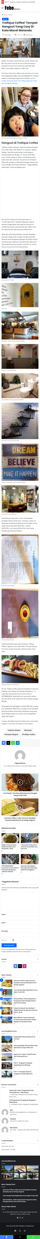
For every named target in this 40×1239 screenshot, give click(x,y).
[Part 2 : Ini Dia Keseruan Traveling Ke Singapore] (33, 1176)
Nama (4, 914)
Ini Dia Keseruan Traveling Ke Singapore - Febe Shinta (23, 1101)
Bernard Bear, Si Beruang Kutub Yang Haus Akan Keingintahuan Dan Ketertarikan (25, 1001)
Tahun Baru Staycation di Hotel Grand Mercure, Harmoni (29, 847)
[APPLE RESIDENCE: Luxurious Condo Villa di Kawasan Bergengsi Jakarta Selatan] (10, 859)
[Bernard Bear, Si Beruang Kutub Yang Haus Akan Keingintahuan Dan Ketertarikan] (7, 1001)
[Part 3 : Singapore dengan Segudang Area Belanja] (7, 1065)
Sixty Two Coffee (20, 81)
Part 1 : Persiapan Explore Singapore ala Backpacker (23, 1073)
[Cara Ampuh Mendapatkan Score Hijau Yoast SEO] (7, 992)
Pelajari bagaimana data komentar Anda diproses (16, 951)
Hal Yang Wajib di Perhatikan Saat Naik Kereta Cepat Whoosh (26, 1047)
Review (10, 15)
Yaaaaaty (13, 1119)
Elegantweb (30, 1226)
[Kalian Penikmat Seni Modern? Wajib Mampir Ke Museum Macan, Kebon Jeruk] (7, 1011)
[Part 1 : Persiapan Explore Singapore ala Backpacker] (7, 1074)
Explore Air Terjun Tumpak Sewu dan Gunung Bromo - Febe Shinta (21, 1091)
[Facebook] (4, 743)
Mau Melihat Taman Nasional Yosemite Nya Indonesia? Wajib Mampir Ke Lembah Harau (25, 1020)
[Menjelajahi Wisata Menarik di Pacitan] (7, 1039)
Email (4, 923)
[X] (8, 743)
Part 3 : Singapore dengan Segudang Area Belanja (23, 1064)
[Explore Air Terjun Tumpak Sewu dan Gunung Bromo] (7, 1057)
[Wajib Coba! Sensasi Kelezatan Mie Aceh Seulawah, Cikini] (10, 838)
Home (5, 15)
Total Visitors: (6, 1149)
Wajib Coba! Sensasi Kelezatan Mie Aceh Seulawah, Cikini (9, 847)
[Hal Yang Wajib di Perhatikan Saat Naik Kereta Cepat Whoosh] (7, 1048)
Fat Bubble (13, 83)
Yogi (11, 1110)
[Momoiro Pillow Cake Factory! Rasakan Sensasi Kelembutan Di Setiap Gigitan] (7, 983)
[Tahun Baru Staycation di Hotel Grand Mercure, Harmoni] (29, 838)
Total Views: (5, 1146)
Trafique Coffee (29, 734)
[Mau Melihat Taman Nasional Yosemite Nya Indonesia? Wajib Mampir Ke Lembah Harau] (7, 1020)
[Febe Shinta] (12, 7)
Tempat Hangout (11, 734)
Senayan (28, 730)
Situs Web (5, 931)
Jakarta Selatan (14, 730)
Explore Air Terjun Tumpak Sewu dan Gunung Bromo (21, 2)
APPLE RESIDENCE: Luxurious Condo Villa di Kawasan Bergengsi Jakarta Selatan (10, 869)
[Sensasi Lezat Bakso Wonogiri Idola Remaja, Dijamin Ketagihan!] (29, 859)
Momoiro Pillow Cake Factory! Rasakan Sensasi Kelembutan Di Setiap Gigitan (25, 983)
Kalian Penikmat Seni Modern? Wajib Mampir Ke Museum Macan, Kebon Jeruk (26, 1010)
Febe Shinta (8, 35)
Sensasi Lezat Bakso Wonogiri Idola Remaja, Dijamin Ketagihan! (29, 868)
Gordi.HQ (10, 81)
